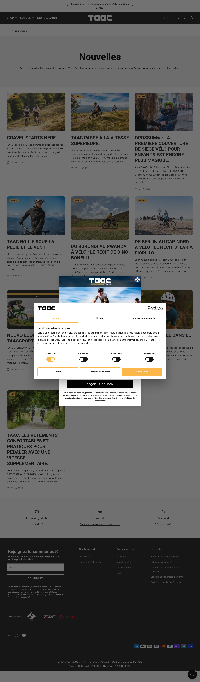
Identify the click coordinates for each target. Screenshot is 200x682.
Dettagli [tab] (100, 318)
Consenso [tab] (56, 318)
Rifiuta (58, 371)
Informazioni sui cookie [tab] (144, 318)
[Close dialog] (137, 279)
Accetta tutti (142, 371)
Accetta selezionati (100, 371)
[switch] (83, 359)
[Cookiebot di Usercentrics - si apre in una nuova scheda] (150, 308)
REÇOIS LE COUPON (100, 384)
